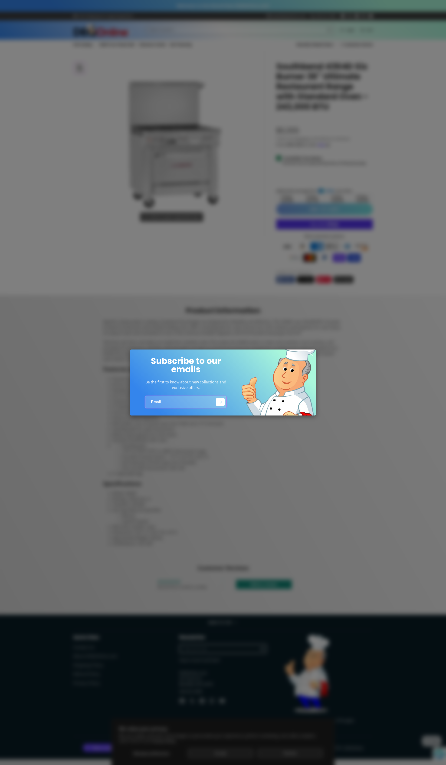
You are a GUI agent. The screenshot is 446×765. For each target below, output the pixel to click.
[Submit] (220, 402)
